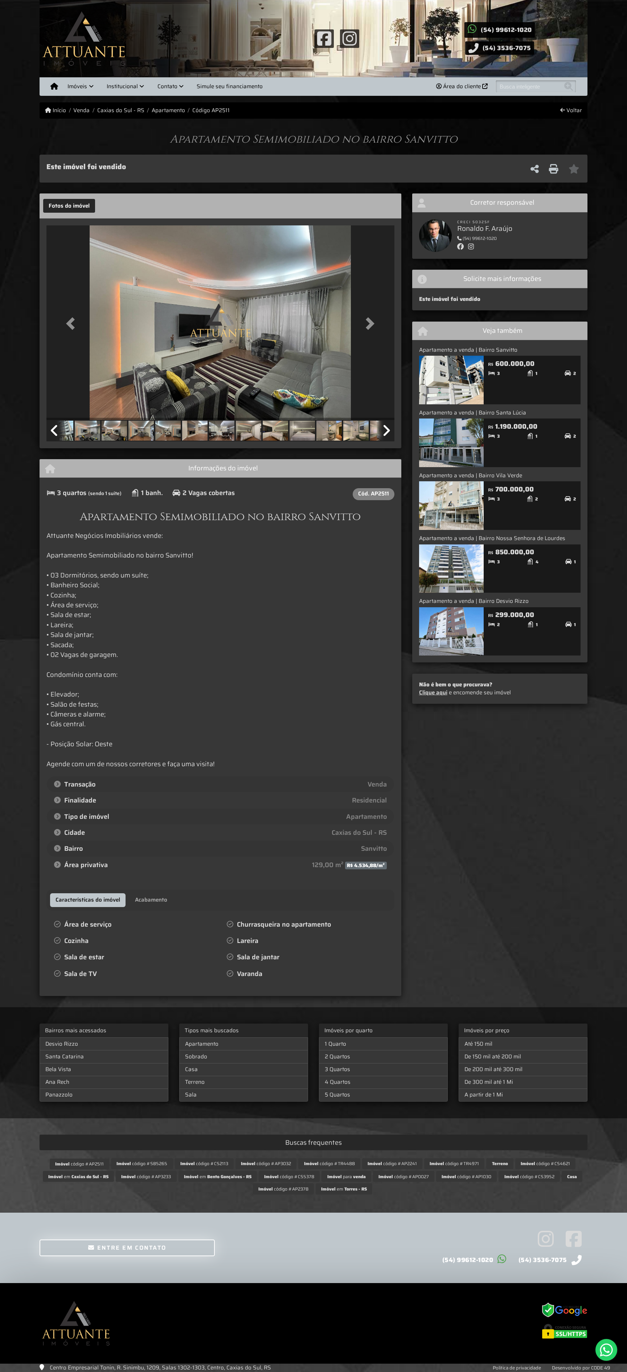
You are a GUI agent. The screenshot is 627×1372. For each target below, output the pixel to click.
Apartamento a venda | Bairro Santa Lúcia (472, 412)
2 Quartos (337, 1056)
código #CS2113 (204, 1163)
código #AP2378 (283, 1188)
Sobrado (196, 1056)
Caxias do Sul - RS (120, 110)
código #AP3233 (146, 1176)
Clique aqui (433, 692)
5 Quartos (337, 1094)
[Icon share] (324, 38)
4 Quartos (338, 1082)
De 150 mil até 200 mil (492, 1056)
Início (58, 110)
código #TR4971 (454, 1163)
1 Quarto (335, 1044)
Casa (191, 1069)
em (78, 1176)
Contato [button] (167, 86)
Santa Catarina (64, 1056)
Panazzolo (59, 1094)
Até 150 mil (478, 1044)
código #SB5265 (141, 1163)
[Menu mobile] (54, 86)
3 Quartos (337, 1069)
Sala (191, 1094)
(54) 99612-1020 (506, 29)
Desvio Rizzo (61, 1044)
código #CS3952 (529, 1176)
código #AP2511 (79, 1163)
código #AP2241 (392, 1163)
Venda (81, 110)
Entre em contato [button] (130, 1247)
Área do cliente (462, 86)
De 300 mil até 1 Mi (488, 1082)
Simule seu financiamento (230, 86)
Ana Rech (57, 1082)
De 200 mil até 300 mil (493, 1069)
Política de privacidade (517, 1368)
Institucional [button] (122, 86)
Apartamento (168, 110)
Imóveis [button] (77, 86)
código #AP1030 (466, 1176)
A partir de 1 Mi (483, 1094)
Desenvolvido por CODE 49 (581, 1368)
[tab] (69, 206)
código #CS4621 (545, 1163)
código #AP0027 (403, 1176)
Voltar (573, 110)
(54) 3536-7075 (507, 48)
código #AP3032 (266, 1163)
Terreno (195, 1082)
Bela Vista (58, 1069)
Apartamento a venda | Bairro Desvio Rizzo (474, 601)
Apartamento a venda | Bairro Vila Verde (470, 475)
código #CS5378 (289, 1176)
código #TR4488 (329, 1163)
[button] (72, 323)
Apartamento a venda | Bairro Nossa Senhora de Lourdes (492, 538)
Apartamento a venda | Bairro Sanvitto (468, 350)
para (346, 1176)
